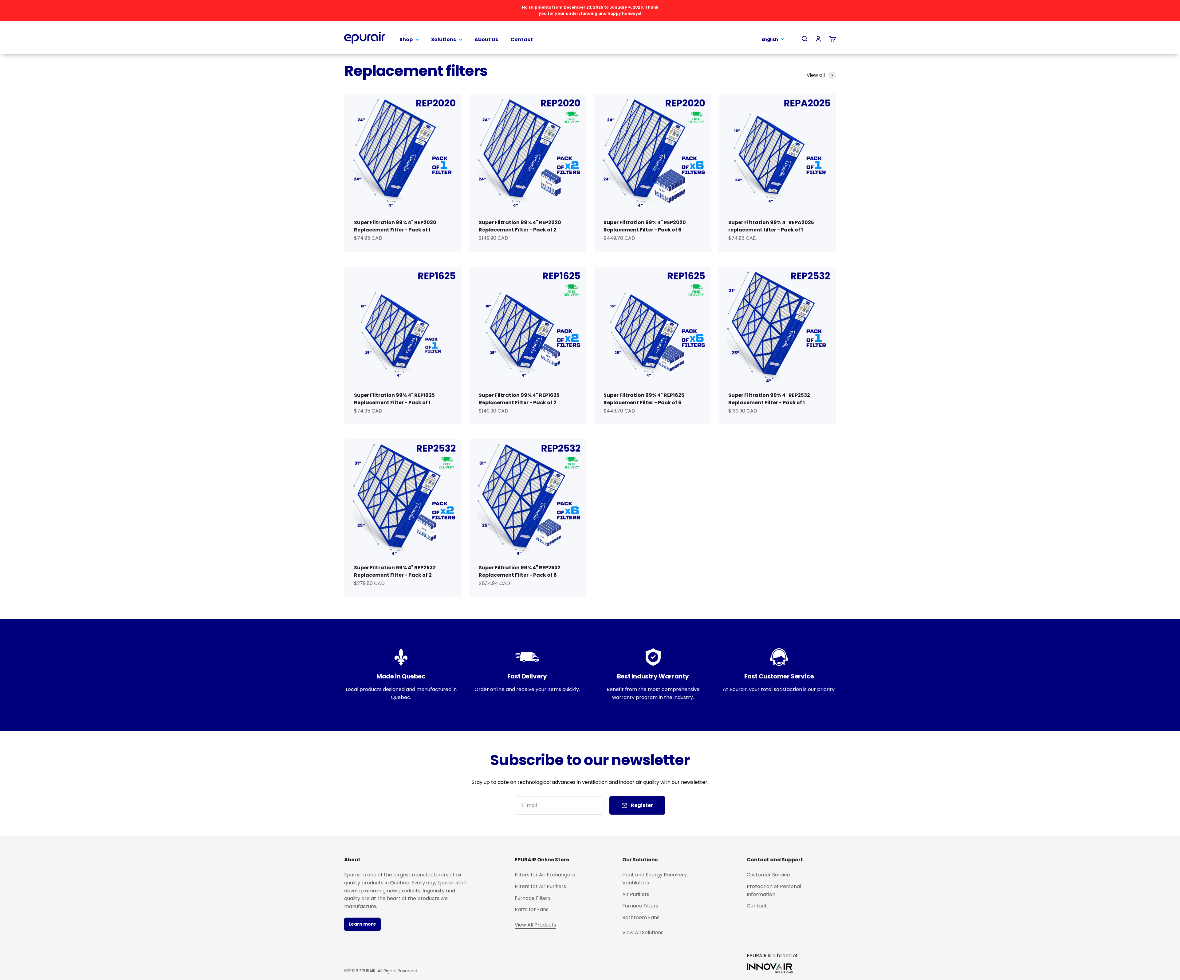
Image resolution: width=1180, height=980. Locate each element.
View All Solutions (642, 932)
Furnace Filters (533, 898)
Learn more (362, 924)
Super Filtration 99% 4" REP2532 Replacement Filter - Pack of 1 (769, 399)
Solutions (443, 39)
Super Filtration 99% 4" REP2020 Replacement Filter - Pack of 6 (645, 226)
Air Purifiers (635, 894)
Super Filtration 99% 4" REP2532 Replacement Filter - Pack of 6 (519, 571)
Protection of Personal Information (774, 890)
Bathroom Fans (640, 917)
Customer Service (768, 874)
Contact (521, 39)
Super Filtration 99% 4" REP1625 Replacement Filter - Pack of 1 (394, 399)
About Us (486, 39)
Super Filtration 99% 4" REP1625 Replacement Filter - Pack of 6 (644, 399)
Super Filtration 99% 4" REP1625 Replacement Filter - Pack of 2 (519, 399)
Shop (406, 39)
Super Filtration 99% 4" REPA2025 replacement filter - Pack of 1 (771, 226)
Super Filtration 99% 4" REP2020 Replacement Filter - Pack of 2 (520, 226)
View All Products (535, 924)
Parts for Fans (532, 909)
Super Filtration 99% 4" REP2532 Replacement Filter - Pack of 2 (395, 571)
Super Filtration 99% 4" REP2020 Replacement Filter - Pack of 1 (395, 226)
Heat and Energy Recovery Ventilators (654, 878)
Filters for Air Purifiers (540, 886)
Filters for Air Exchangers (545, 874)
